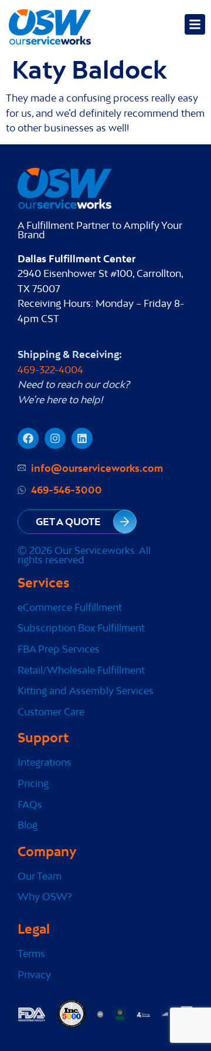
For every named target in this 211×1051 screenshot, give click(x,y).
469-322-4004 (50, 370)
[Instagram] (55, 438)
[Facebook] (28, 438)
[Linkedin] (82, 438)
